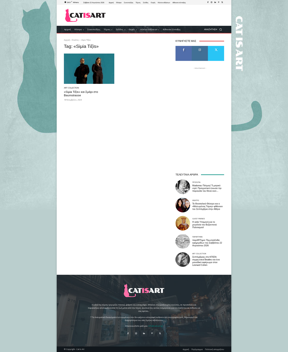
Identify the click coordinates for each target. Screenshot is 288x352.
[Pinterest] (218, 2)
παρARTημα (197, 237)
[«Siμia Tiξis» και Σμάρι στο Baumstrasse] (89, 69)
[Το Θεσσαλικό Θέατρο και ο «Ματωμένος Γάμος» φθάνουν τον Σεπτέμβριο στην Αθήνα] (183, 205)
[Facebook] (208, 2)
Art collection (71, 88)
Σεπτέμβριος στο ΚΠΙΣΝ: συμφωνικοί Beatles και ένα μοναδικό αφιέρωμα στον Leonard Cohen (206, 261)
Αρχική (67, 40)
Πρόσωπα (196, 182)
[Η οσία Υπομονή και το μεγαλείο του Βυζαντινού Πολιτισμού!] (183, 223)
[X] (222, 2)
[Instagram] (211, 2)
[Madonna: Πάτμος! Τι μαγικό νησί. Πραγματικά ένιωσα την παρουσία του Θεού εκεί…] (183, 187)
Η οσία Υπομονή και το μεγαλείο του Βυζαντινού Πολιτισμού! (204, 225)
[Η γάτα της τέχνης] (85, 15)
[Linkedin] (215, 2)
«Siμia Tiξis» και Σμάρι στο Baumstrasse (81, 93)
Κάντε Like (183, 47)
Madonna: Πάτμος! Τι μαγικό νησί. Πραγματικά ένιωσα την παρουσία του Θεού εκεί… (207, 188)
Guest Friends (198, 218)
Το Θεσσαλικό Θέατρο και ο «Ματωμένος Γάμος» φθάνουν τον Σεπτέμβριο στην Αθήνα (207, 206)
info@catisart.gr (155, 326)
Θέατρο (195, 200)
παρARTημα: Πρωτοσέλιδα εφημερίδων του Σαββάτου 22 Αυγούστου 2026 (207, 243)
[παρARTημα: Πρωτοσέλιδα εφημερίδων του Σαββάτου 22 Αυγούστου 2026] (183, 241)
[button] (214, 29)
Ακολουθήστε (199, 47)
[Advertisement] (168, 15)
